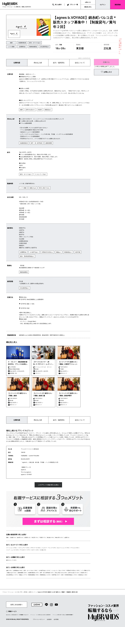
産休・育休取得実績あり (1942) (69, 575)
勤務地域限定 (33, 46)
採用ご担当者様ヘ (16, 605)
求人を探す (58, 4)
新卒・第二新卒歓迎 (36, 143)
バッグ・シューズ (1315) (12, 550)
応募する (106, 62)
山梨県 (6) (66, 537)
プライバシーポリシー (39, 619)
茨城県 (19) (13, 537)
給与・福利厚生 (59, 63)
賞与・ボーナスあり (35, 42)
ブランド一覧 (74, 4)
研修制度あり (68, 252)
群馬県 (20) (27, 537)
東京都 (25, 592)
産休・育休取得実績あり (27, 256)
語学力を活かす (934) (73, 572)
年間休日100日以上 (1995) (73, 570)
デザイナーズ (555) (35, 547)
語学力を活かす (30, 109)
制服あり (58, 252)
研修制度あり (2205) (45, 575)
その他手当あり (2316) (44, 570)
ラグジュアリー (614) (23, 547)
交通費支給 (22, 46)
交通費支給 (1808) (17, 570)
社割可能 (77, 252)
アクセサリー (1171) (25, 550)
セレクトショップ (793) (63, 547)
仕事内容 (17, 63)
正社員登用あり (44, 46)
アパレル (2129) (75, 547)
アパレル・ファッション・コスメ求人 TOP (12, 592)
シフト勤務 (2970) (85, 570)
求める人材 (38, 63)
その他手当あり (34, 252)
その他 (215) (43, 550)
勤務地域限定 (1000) (33, 575)
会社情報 (56, 619)
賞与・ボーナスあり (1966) (30, 570)
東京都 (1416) (50, 537)
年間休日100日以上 (47, 252)
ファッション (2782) (11, 547)
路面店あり (48, 109)
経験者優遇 (48, 143)
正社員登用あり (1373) (12, 575)
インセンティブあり (40, 174)
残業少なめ (33, 188)
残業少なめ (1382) (11, 572)
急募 (11, 42)
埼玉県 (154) (35, 537)
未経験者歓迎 (22, 42)
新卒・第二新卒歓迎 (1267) (47, 572)
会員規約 (49, 619)
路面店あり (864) (83, 575)
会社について (80, 63)
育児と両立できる (44, 188)
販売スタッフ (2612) (11, 560)
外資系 (40, 109)
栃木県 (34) (20, 537)
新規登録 (118, 4)
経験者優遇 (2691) (22, 572)
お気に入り (88, 2)
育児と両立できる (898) (61, 572)
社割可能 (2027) (56, 575)
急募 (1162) (9, 570)
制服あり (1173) (23, 575)
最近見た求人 (88, 7)
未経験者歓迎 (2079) (33, 572)
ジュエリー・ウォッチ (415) (49, 547)
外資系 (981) (84, 572)
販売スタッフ (32, 592)
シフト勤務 (11, 46)
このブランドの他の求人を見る (48, 485)
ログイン (103, 4)
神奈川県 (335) (59, 537)
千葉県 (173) (42, 537)
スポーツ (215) (35, 550)
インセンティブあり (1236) (58, 570)
